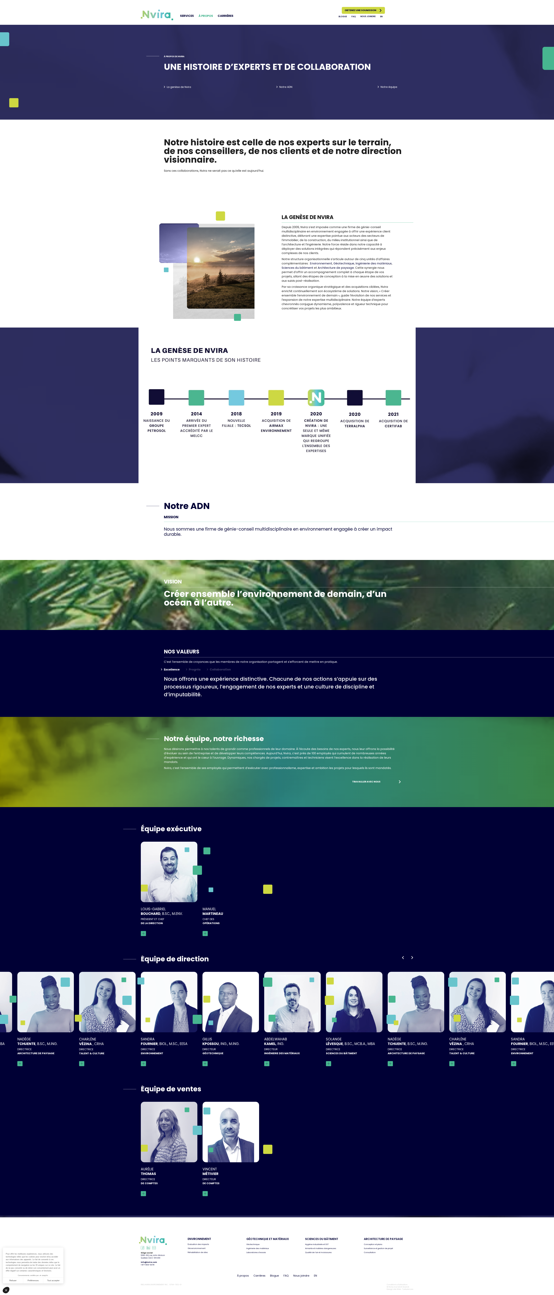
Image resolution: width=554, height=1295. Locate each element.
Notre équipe (389, 87)
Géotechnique (343, 263)
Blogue (343, 16)
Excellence (172, 669)
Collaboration (220, 669)
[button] (403, 957)
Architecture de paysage (336, 268)
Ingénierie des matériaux (373, 263)
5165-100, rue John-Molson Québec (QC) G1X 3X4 (153, 1256)
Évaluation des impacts (198, 1244)
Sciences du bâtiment (297, 268)
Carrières (225, 16)
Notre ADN (285, 87)
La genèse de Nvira (179, 87)
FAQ (353, 16)
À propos (206, 16)
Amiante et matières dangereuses (320, 1248)
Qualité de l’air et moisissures (318, 1252)
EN (381, 16)
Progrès (195, 669)
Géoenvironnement (196, 1248)
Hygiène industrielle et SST (317, 1244)
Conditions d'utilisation (397, 1284)
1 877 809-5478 (147, 1265)
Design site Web (394, 1289)
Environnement (321, 263)
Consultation (370, 1252)
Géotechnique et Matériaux (267, 1239)
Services (187, 16)
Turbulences (407, 1289)
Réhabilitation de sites (198, 1252)
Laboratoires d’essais (256, 1252)
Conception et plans (373, 1244)
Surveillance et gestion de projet (378, 1248)
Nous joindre (368, 16)
